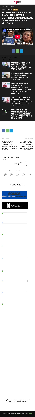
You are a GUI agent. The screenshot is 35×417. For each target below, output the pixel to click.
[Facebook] (17, 404)
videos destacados (10, 6)
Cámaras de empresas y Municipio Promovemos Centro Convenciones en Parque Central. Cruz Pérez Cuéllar (21, 102)
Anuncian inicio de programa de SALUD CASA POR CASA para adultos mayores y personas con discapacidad (21, 114)
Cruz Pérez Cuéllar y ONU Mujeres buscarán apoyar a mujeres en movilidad (21, 76)
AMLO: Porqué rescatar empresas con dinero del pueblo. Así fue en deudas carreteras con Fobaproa (26, 145)
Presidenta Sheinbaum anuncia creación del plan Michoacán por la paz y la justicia (21, 66)
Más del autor (7, 59)
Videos (15, 9)
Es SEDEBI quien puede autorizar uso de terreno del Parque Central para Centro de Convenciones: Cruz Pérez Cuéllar (21, 88)
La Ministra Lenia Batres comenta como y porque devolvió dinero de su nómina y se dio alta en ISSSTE (9, 145)
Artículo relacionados (9, 57)
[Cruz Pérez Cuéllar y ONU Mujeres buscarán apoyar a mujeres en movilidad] (6, 75)
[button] (32, 2)
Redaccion (6, 26)
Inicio (3, 6)
